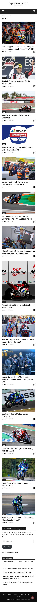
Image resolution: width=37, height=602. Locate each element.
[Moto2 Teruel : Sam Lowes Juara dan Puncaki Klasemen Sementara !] (18, 237)
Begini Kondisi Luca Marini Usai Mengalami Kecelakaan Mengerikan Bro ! (17, 379)
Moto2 (3, 43)
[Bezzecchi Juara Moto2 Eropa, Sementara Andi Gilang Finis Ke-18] (18, 203)
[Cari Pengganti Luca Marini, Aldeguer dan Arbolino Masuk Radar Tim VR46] (18, 33)
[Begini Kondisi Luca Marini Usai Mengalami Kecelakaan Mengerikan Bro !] (18, 362)
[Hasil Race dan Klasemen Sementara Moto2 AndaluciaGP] (18, 504)
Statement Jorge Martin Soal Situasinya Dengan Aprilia (18, 583)
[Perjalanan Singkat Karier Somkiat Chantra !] (18, 102)
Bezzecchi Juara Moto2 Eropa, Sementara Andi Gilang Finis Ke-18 (17, 217)
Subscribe (7, 547)
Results (21, 594)
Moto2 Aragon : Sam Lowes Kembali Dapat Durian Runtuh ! (18, 340)
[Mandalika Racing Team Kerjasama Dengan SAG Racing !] (18, 135)
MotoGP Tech (28, 594)
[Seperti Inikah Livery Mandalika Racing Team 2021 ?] (18, 282)
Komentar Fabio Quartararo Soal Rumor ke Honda (18, 568)
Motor (16, 594)
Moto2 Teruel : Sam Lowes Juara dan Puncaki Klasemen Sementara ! (18, 252)
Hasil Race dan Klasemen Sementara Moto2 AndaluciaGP (18, 518)
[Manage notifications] (32, 597)
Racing (18, 596)
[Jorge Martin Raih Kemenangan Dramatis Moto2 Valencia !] (18, 168)
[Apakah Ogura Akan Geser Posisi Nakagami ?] (18, 68)
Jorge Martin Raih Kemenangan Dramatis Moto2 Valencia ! (15, 183)
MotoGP (4, 78)
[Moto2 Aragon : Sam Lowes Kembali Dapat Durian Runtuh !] (18, 326)
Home (3, 16)
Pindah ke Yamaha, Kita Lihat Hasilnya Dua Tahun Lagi (18, 563)
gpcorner (4, 86)
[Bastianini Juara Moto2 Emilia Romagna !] (18, 400)
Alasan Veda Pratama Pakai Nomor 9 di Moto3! (17, 572)
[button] (3, 11)
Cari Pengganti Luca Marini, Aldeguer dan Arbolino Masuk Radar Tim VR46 (18, 48)
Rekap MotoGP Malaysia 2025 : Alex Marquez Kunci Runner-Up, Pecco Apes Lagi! (18, 577)
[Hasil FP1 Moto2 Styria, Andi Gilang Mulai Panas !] (18, 435)
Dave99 (4, 51)
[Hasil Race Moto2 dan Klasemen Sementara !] (18, 469)
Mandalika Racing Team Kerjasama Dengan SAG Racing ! (17, 148)
